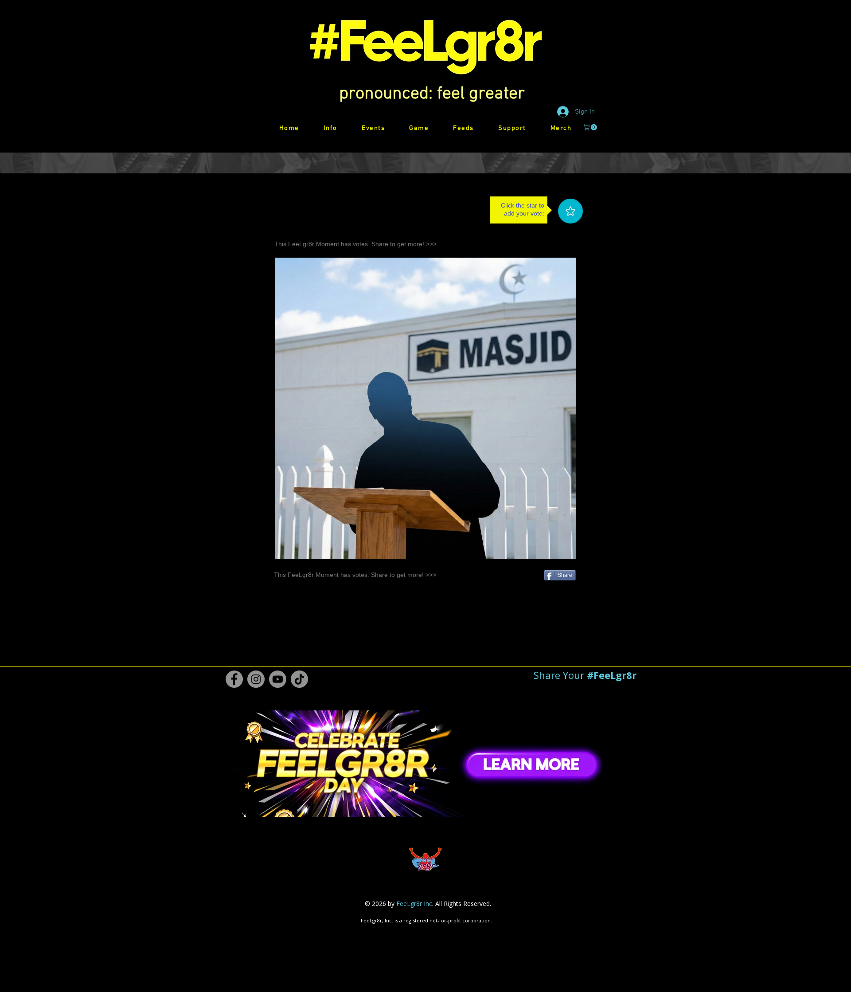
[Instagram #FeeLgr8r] (256, 679)
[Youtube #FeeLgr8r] (277, 679)
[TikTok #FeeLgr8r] (299, 679)
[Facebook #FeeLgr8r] (234, 679)
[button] (432, 94)
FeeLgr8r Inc (414, 903)
